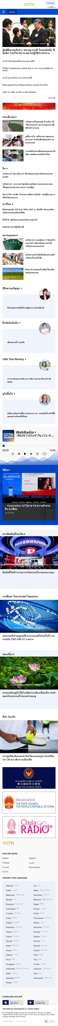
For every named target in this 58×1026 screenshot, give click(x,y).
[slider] (3, 446)
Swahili (40, 950)
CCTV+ (5, 871)
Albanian (12, 885)
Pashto (39, 922)
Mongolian (41, 894)
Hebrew (12, 954)
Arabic (11, 890)
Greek (12, 945)
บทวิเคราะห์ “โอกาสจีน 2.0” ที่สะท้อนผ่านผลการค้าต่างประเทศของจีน (27, 175)
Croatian (13, 913)
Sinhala (39, 940)
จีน (4, 168)
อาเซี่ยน (6, 204)
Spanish (40, 945)
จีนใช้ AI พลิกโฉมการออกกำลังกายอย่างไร (19, 219)
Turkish (40, 963)
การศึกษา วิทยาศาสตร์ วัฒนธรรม (20, 596)
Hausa (11, 950)
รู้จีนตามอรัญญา (11, 288)
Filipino (12, 931)
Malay (42, 890)
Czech (11, 917)
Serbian (40, 936)
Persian (40, 908)
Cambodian (12, 908)
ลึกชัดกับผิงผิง (10, 322)
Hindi (10, 959)
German (12, 940)
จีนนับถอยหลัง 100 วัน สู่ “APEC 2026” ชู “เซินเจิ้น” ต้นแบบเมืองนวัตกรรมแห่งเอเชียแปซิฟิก (28, 211)
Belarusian (15, 894)
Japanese (13, 977)
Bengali (11, 899)
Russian (40, 931)
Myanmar (43, 899)
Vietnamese (43, 977)
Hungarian (13, 963)
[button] (15, 43)
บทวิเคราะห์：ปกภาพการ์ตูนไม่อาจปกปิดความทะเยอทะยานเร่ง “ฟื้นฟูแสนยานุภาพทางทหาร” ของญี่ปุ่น (27, 185)
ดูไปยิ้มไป (7, 393)
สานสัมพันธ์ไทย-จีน (13, 533)
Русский (5, 867)
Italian (12, 973)
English (5, 858)
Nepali (38, 903)
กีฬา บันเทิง (8, 716)
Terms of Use (22, 1021)
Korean (12, 982)
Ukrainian (42, 968)
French (12, 936)
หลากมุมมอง (9, 235)
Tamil (38, 954)
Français (5, 862)
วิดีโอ (6, 469)
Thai (37, 959)
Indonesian (17, 968)
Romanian (41, 926)
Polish (39, 913)
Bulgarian (14, 903)
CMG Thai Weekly (13, 359)
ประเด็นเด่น (8, 117)
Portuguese (43, 917)
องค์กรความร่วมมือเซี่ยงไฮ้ (13, 226)
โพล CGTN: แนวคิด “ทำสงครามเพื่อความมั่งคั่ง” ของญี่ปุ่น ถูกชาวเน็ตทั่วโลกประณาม (28, 196)
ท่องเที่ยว (8, 654)
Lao (37, 885)
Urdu (38, 973)
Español (32, 858)
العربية (31, 862)
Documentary (34, 867)
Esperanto (14, 926)
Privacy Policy (7, 1021)
